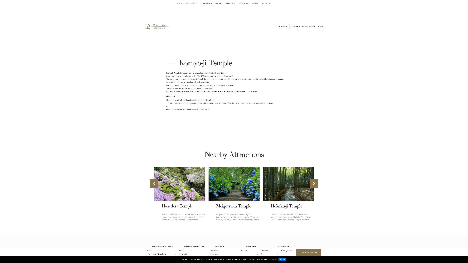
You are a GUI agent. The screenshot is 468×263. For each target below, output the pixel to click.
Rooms (180, 3)
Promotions (243, 3)
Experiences (191, 3)
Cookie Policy (272, 259)
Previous (154, 183)
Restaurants (206, 3)
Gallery (255, 3)
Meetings (219, 3)
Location (266, 3)
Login (320, 26)
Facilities (230, 3)
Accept (282, 259)
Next (314, 183)
